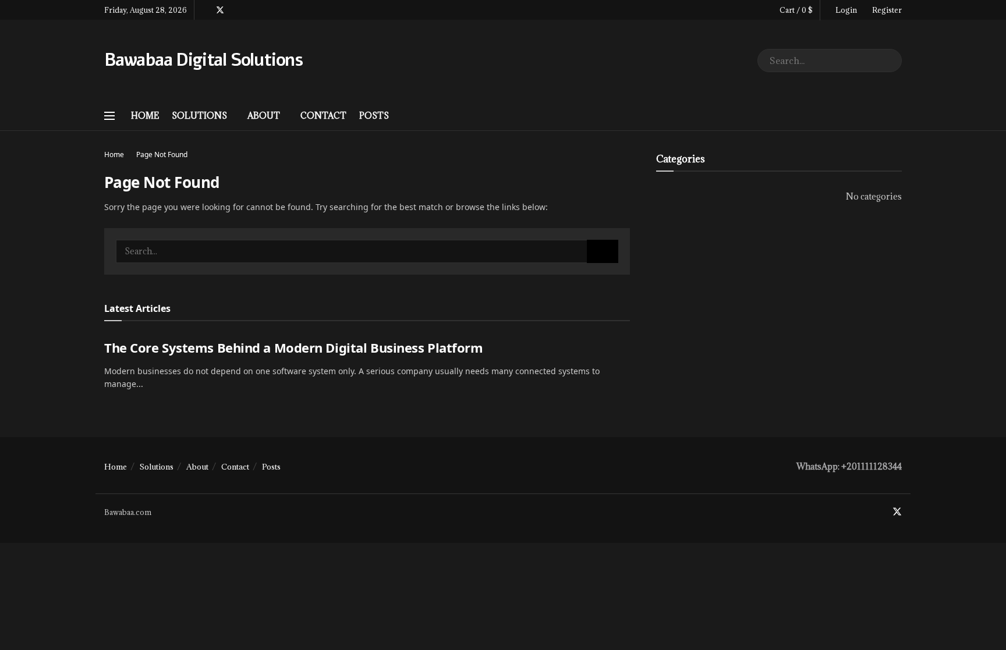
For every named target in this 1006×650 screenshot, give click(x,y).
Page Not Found (161, 154)
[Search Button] (890, 60)
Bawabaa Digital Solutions (203, 60)
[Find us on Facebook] (204, 10)
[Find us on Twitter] (220, 10)
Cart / (796, 10)
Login (845, 10)
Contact (323, 115)
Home (145, 115)
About (263, 115)
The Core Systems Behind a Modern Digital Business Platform (293, 347)
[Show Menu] (109, 116)
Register (886, 10)
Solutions (199, 115)
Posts (374, 115)
